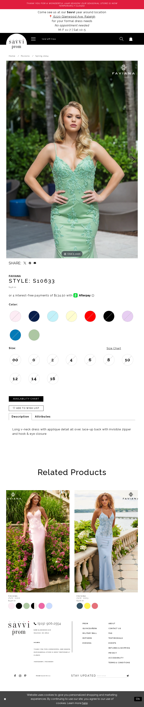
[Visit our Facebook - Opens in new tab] (15, 675)
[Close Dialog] (5, 699)
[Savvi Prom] (16, 44)
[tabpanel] (72, 159)
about (112, 623)
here (85, 703)
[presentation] (38, 541)
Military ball (90, 633)
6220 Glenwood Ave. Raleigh (74, 16)
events (112, 643)
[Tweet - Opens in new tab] (25, 263)
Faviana (25, 56)
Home (12, 56)
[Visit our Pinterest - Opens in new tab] (25, 675)
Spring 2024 (41, 56)
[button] (33, 39)
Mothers (87, 638)
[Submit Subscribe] (126, 676)
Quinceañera (90, 628)
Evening (87, 643)
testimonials (116, 638)
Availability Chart (26, 399)
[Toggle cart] (130, 39)
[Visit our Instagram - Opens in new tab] (20, 675)
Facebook (49, 661)
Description (20, 416)
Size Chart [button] (114, 348)
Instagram (38, 661)
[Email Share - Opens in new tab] (35, 263)
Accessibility (116, 658)
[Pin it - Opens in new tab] (30, 263)
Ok (138, 698)
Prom (85, 623)
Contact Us (115, 628)
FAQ (110, 633)
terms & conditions (119, 663)
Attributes (43, 416)
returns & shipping (119, 648)
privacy (113, 653)
